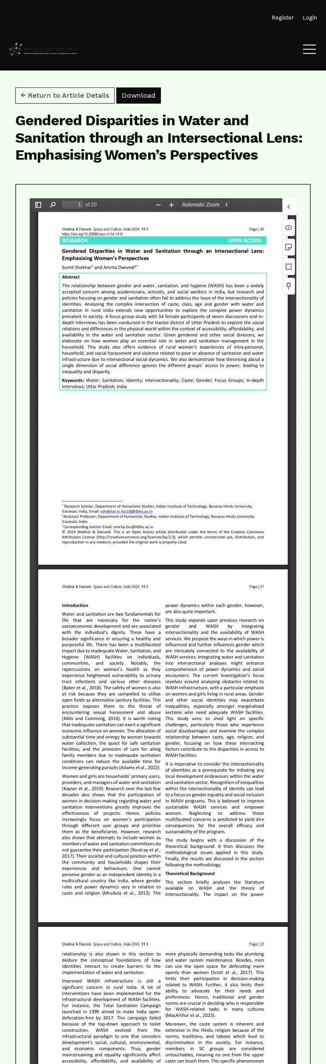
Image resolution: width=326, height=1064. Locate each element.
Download (141, 95)
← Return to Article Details (65, 95)
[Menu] (309, 51)
